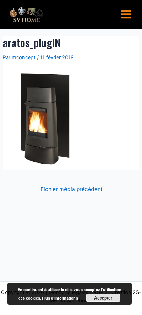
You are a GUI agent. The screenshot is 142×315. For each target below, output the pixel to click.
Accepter (103, 298)
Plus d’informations (60, 298)
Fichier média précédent (72, 189)
